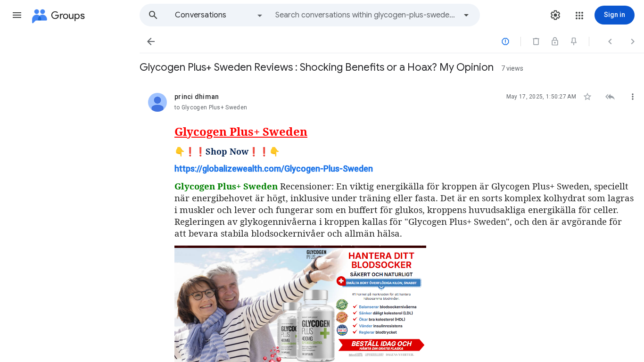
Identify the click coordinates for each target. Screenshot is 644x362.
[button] (17, 15)
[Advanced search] (466, 15)
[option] (219, 15)
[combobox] (366, 15)
